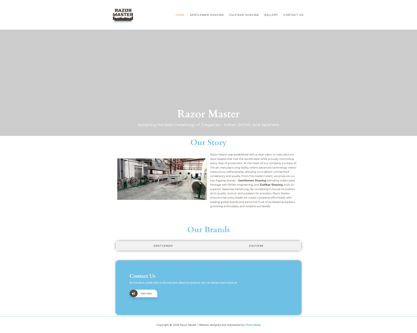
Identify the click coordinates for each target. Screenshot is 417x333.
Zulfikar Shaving (244, 14)
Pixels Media (253, 324)
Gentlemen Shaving (207, 14)
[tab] (163, 245)
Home (180, 14)
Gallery (271, 14)
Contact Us (293, 14)
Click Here (146, 293)
